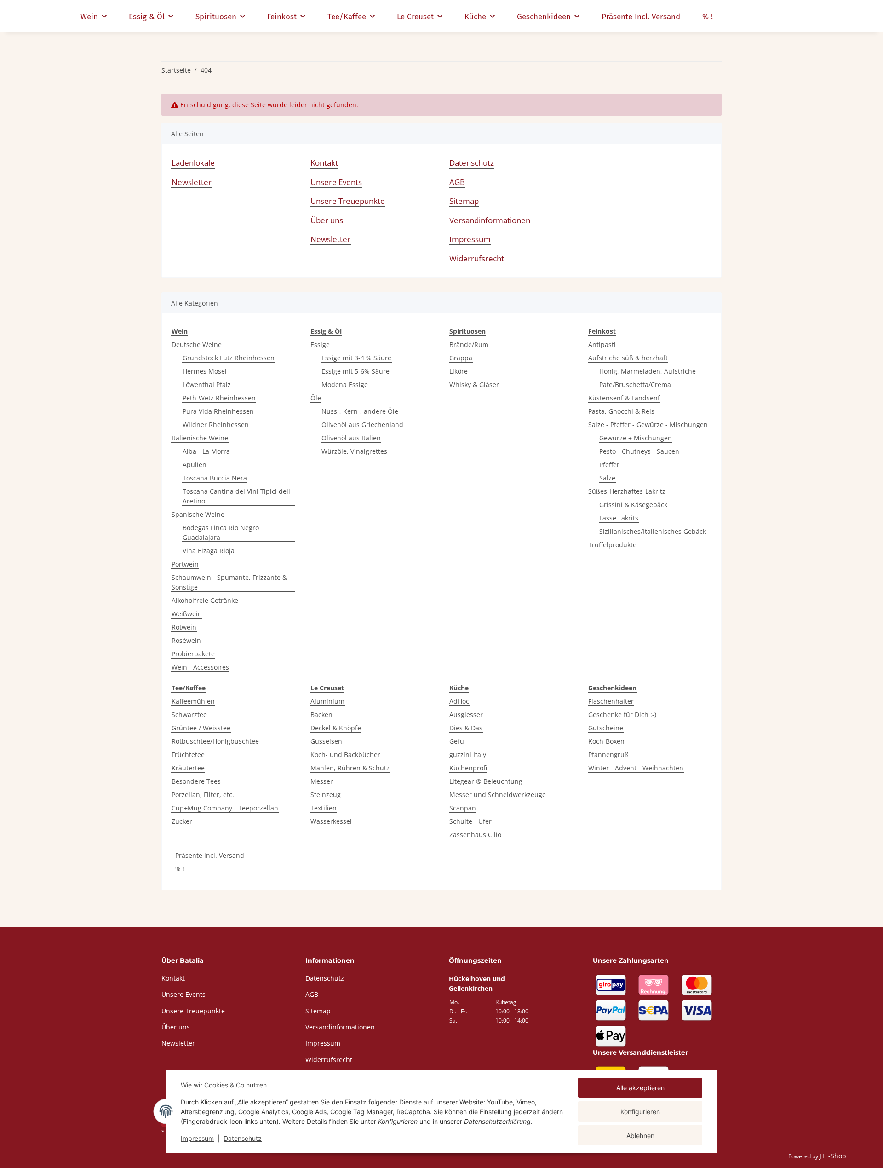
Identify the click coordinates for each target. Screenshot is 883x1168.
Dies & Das (465, 727)
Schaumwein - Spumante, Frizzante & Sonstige (229, 582)
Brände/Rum (468, 344)
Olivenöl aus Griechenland (362, 424)
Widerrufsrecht (476, 258)
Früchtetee (188, 754)
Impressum (197, 1138)
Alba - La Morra (206, 451)
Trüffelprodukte (612, 544)
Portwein (185, 564)
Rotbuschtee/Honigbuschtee (215, 741)
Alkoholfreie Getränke (205, 600)
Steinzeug (325, 794)
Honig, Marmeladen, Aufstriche (647, 371)
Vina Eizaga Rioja (209, 550)
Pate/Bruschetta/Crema (635, 384)
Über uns (326, 220)
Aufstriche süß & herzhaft (628, 357)
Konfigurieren (640, 1112)
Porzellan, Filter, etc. (203, 794)
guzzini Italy (467, 754)
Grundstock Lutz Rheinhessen (229, 357)
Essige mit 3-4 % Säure (356, 357)
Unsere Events (336, 182)
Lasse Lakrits (618, 518)
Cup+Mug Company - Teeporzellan (225, 808)
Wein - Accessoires (200, 667)
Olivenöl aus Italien (351, 438)
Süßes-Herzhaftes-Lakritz (626, 491)
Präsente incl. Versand (209, 855)
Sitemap (464, 201)
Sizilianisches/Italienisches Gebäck (652, 531)
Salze (607, 478)
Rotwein (184, 627)
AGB (457, 182)
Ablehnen (640, 1135)
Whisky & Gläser (474, 384)
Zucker (182, 821)
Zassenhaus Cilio (475, 834)
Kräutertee (188, 767)
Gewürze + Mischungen (635, 438)
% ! (179, 868)
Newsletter (192, 182)
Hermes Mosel (205, 371)
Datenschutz (243, 1138)
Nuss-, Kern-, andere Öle (359, 411)
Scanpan (462, 808)
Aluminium (327, 701)
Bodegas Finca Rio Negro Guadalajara (221, 532)
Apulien (194, 464)
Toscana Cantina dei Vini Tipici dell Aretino (236, 496)
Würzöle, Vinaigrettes (354, 451)
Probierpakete (193, 653)
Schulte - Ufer (470, 821)
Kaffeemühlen (193, 701)
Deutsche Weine (197, 344)
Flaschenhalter (611, 701)
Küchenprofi (468, 767)
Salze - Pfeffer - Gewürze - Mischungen (648, 424)
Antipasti (602, 344)
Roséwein (186, 640)
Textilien (323, 808)
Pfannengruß (608, 754)
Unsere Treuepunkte (347, 201)
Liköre (458, 371)
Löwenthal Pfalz (207, 384)
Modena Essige (344, 384)
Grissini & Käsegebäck (633, 504)
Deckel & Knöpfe (335, 727)
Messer (321, 781)
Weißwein (187, 613)
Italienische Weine (200, 438)
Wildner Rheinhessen (216, 424)
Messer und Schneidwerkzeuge (497, 794)
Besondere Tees (196, 781)
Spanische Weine (198, 514)
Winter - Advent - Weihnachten (635, 767)
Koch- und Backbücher (345, 754)
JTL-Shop (833, 1155)
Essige (320, 344)
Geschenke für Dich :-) (622, 714)
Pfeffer (609, 464)
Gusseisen (326, 741)
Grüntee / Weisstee (201, 727)
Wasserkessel (331, 821)
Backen (321, 714)
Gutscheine (605, 727)
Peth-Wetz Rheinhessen (219, 397)
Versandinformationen (489, 220)
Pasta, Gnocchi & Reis (621, 411)
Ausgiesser (466, 714)
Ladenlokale (193, 162)
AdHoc (459, 701)
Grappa (460, 357)
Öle (315, 397)
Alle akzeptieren (640, 1088)
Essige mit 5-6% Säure (355, 371)
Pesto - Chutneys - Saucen (639, 451)
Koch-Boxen (606, 741)
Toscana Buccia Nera (215, 478)
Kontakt (324, 162)
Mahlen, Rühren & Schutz (350, 767)
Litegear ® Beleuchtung (485, 781)
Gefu (456, 741)
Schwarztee (189, 714)
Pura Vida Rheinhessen (218, 411)
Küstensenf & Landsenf (624, 397)
